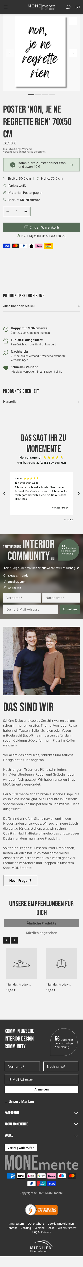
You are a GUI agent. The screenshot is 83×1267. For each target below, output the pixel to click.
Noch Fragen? (20, 880)
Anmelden (70, 609)
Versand (27, 149)
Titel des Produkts (18, 984)
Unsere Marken (19, 1102)
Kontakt (12, 1227)
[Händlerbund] (41, 1246)
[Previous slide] (10, 53)
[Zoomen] (73, 21)
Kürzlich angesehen (41, 933)
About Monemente (16, 1124)
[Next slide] (73, 53)
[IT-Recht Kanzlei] (41, 1209)
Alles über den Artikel (41, 306)
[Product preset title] (21, 963)
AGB (51, 1227)
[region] (41, 493)
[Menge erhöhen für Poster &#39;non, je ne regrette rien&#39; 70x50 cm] (26, 211)
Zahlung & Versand (33, 1227)
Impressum (16, 1223)
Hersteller (41, 401)
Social (9, 1135)
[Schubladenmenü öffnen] (5, 7)
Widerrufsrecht (67, 1227)
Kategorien (12, 1113)
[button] (31, 94)
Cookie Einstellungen (61, 1223)
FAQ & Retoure (41, 1232)
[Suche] (68, 7)
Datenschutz (36, 1223)
